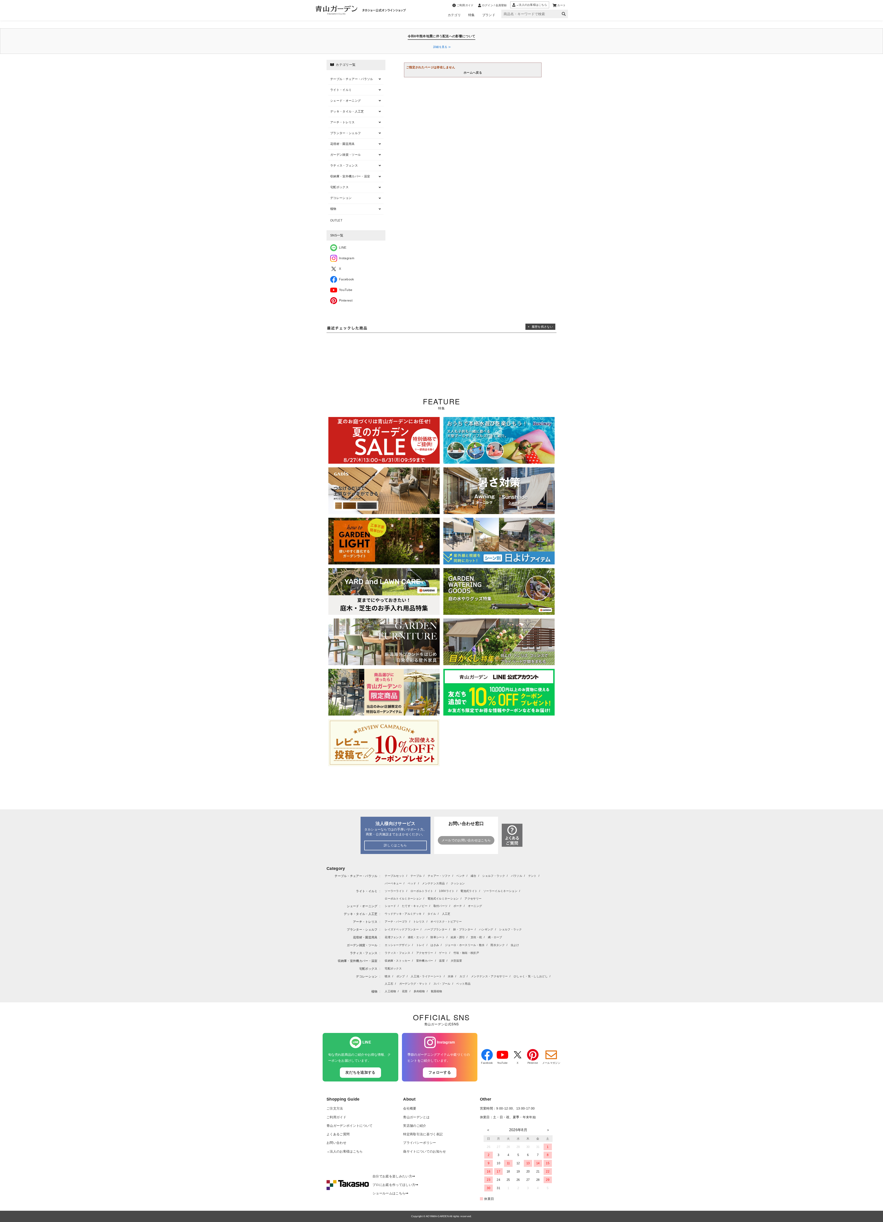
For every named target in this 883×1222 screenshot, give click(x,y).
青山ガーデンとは (416, 1117)
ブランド (488, 15)
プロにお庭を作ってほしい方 (394, 1185)
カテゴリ (454, 15)
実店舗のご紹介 (414, 1125)
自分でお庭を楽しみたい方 (392, 1176)
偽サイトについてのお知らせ (424, 1151)
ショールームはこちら (389, 1193)
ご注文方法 (335, 1108)
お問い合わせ (336, 1142)
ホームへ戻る (473, 72)
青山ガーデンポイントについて (350, 1125)
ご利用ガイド (336, 1117)
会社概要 (409, 1108)
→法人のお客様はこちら (345, 1151)
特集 (471, 15)
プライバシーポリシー (419, 1142)
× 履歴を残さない (540, 326)
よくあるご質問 (338, 1134)
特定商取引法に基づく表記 (423, 1134)
